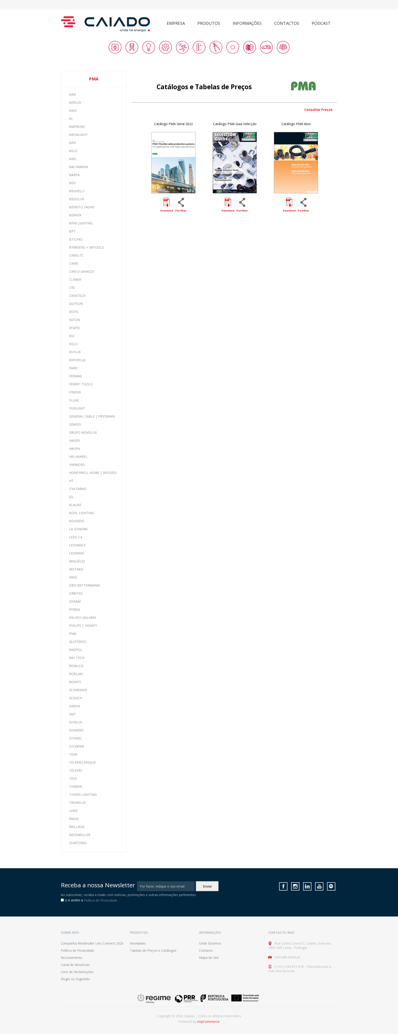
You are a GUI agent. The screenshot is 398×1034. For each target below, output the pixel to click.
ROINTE (75, 682)
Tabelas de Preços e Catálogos (153, 950)
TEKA (73, 754)
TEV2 (73, 778)
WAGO (74, 818)
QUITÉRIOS (77, 641)
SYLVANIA (76, 746)
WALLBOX (77, 827)
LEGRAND (76, 553)
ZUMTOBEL (78, 843)
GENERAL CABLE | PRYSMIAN (92, 416)
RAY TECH (76, 658)
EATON (74, 320)
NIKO (73, 577)
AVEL (73, 159)
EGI (71, 336)
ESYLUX (75, 352)
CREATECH (77, 295)
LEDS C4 (75, 537)
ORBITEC (76, 593)
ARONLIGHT (78, 134)
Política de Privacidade (100, 900)
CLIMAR (75, 279)
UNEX (73, 810)
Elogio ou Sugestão (75, 979)
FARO (73, 368)
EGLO (73, 344)
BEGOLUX (76, 199)
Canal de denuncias (75, 964)
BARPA (74, 175)
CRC (72, 287)
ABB (72, 94)
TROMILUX (77, 802)
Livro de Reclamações (77, 972)
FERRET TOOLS (81, 384)
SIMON (74, 706)
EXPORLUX (77, 360)
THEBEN (75, 786)
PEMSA (74, 609)
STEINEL (75, 738)
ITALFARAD (78, 489)
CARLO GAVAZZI (81, 271)
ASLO (73, 151)
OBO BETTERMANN (84, 585)
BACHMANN (78, 167)
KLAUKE (75, 505)
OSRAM (75, 601)
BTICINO (75, 239)
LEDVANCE (77, 545)
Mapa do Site (209, 957)
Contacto (206, 950)
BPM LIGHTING (81, 223)
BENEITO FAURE (81, 207)
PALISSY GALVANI (82, 617)
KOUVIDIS (76, 521)
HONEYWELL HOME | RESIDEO (93, 472)
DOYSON (76, 303)
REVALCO (76, 666)
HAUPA (74, 448)
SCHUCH (75, 698)
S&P (72, 714)
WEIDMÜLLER (79, 835)
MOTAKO (76, 569)
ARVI (72, 142)
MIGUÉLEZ (77, 561)
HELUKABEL (78, 456)
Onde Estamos (210, 943)
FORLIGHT (77, 408)
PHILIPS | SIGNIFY (83, 625)
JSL (71, 497)
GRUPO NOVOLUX (83, 432)
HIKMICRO (77, 464)
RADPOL (75, 649)
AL (71, 118)
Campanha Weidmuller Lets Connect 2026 (92, 943)
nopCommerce (208, 1021)
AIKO (73, 110)
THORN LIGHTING (83, 794)
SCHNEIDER (78, 690)
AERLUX (75, 102)
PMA (72, 633)
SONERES (76, 730)
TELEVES (75, 770)
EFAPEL (75, 328)
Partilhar (181, 210)
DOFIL (74, 311)
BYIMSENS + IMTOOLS (86, 247)
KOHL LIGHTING (81, 513)
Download (166, 210)
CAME (73, 263)
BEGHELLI (76, 191)
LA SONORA (78, 529)
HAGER (74, 440)
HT (71, 480)
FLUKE (74, 400)
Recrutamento (71, 957)
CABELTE (76, 255)
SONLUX (75, 722)
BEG (72, 183)
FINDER (75, 392)
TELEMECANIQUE (82, 762)
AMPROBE (77, 126)
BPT (72, 231)
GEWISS (75, 424)
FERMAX (75, 376)
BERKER (75, 215)
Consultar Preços (318, 109)
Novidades (138, 943)
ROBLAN (75, 674)
